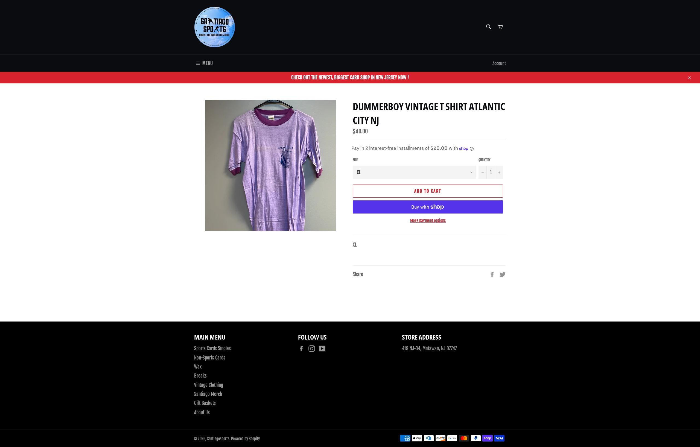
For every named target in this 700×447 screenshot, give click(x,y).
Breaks (200, 376)
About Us (202, 412)
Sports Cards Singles (212, 348)
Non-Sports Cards (209, 358)
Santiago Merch (208, 394)
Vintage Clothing (208, 385)
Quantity (485, 160)
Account (499, 63)
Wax (198, 367)
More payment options (428, 220)
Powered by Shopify (245, 438)
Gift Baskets (205, 403)
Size (355, 160)
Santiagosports (218, 438)
